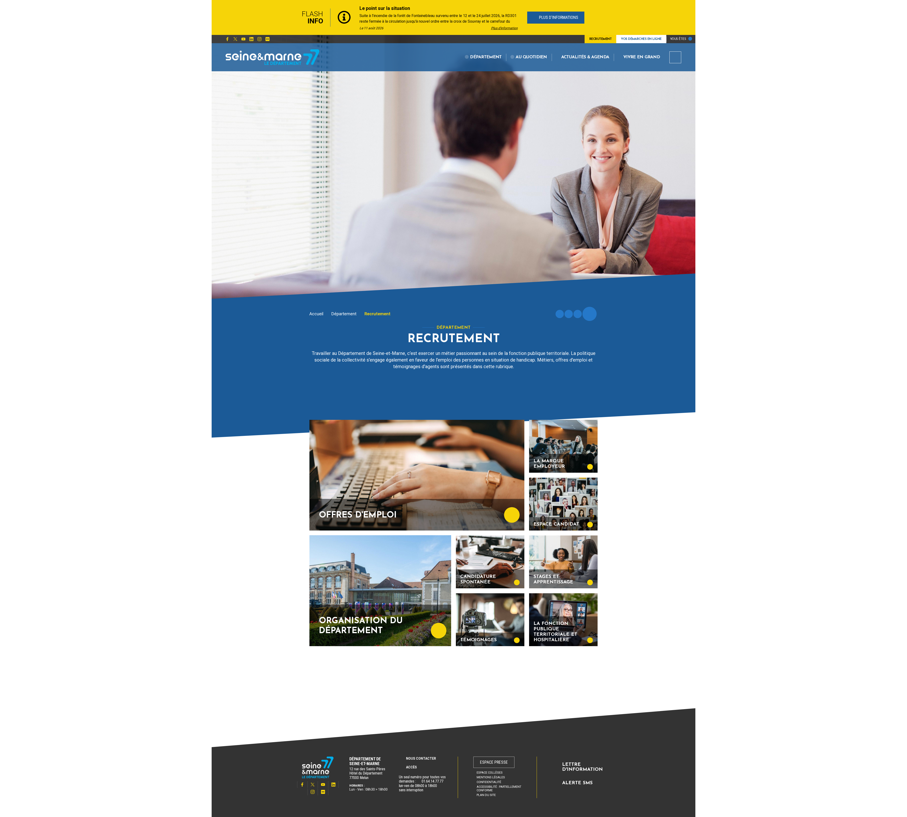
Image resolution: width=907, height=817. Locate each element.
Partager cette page (589, 314)
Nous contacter (421, 758)
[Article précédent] (288, 17)
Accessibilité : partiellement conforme (499, 788)
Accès (411, 767)
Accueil (316, 313)
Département (343, 313)
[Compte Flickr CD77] (267, 39)
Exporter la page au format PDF (569, 314)
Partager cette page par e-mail (577, 314)
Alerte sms (577, 783)
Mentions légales (491, 777)
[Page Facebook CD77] (227, 39)
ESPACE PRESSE (494, 762)
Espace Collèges (490, 772)
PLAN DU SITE (486, 795)
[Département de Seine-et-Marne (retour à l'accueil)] (273, 57)
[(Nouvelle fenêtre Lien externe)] (419, 781)
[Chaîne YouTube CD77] (243, 39)
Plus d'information (504, 28)
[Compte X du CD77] (235, 39)
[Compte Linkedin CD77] (251, 39)
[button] (483, 57)
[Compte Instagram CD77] (259, 39)
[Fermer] (618, 17)
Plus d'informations (558, 17)
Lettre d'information (582, 767)
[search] (675, 57)
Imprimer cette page (560, 314)
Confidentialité (489, 782)
